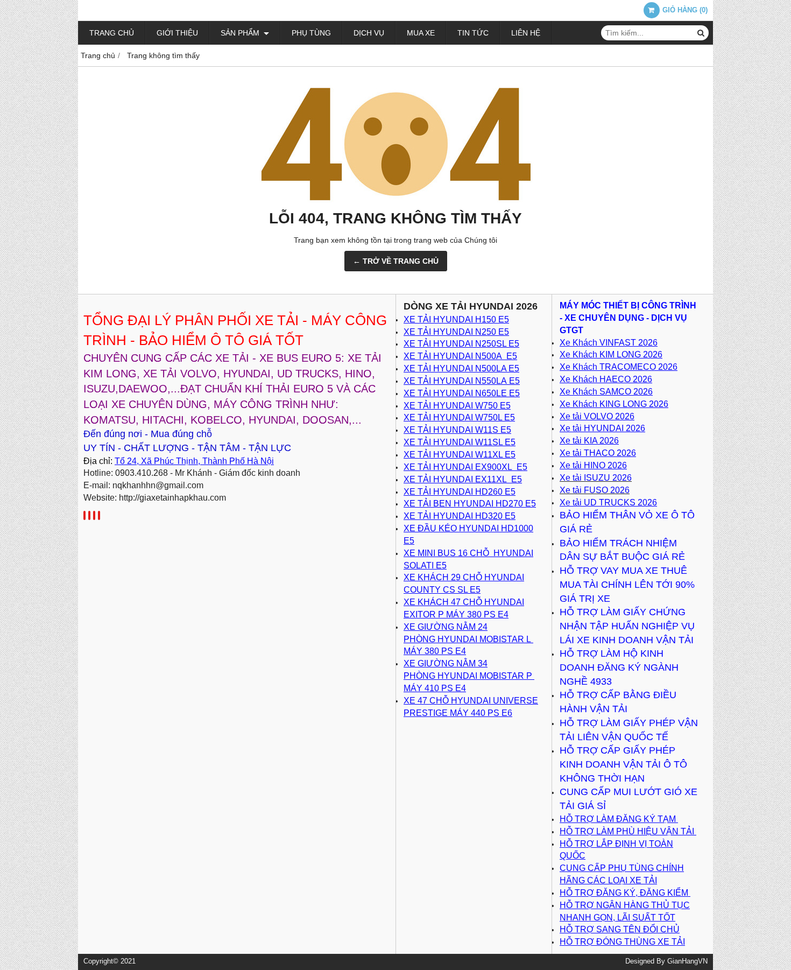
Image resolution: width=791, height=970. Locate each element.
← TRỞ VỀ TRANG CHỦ (396, 261)
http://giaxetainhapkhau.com (172, 497)
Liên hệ (525, 33)
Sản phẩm (241, 33)
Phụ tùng (311, 33)
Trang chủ (111, 33)
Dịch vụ (369, 33)
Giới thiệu (177, 33)
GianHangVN (687, 961)
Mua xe (421, 33)
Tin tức (473, 33)
